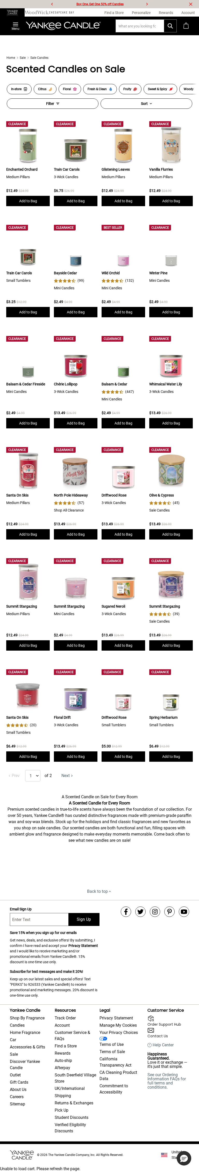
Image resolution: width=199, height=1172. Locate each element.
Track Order (65, 1018)
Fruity (127, 89)
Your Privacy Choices (119, 1032)
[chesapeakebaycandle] (61, 12)
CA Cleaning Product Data (118, 1075)
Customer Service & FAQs (72, 1035)
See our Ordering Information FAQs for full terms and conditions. (166, 1081)
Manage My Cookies (118, 1025)
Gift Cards (19, 1082)
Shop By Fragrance (27, 1018)
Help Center (163, 1045)
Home (10, 58)
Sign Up (84, 919)
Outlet (15, 1075)
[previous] (52, 4)
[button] (184, 1158)
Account (62, 1025)
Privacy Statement (83, 946)
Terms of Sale (112, 1051)
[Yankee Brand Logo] (63, 26)
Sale (23, 58)
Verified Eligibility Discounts (70, 1127)
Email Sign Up (21, 909)
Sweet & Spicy (157, 89)
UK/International (70, 1088)
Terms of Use (112, 1044)
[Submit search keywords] (170, 26)
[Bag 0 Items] (186, 26)
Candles (17, 1025)
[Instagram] (155, 912)
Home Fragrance (25, 1032)
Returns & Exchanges (74, 1103)
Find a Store (66, 1046)
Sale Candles (39, 58)
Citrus (42, 89)
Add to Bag (28, 201)
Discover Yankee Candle (25, 1064)
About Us (18, 1089)
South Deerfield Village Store (75, 1078)
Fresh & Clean (97, 89)
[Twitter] (140, 912)
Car (13, 1039)
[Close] (191, 4)
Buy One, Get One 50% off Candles (100, 4)
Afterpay (62, 1067)
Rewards (62, 1053)
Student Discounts (71, 1117)
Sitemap (17, 1104)
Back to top (97, 891)
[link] (69, 280)
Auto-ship (63, 1060)
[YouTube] (184, 912)
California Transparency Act (115, 1062)
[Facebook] (126, 912)
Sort (144, 104)
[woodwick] (37, 12)
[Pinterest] (169, 912)
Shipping (63, 1095)
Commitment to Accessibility (114, 1089)
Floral (67, 89)
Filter (50, 104)
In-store (16, 89)
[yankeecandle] (12, 12)
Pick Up (61, 1110)
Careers (17, 1096)
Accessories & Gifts (27, 1047)
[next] (147, 4)
